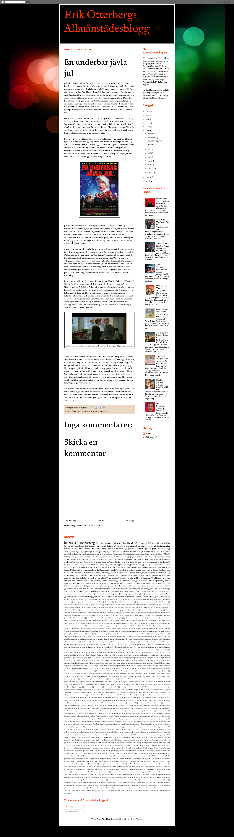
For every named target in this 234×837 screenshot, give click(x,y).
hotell (92, 578)
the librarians (150, 769)
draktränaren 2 (156, 639)
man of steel (148, 700)
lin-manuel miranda (77, 698)
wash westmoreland (94, 788)
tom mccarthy (92, 780)
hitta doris (139, 666)
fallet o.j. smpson (150, 647)
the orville (135, 772)
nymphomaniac (146, 719)
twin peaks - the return (96, 546)
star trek (140, 549)
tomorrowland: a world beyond (118, 780)
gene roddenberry (142, 655)
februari (151, 168)
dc (94, 637)
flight (166, 650)
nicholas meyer (163, 716)
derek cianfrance (102, 573)
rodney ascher (114, 737)
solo (156, 748)
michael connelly (153, 706)
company (160, 629)
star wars (117, 552)
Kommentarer (72, 811)
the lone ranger (161, 769)
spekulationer (68, 751)
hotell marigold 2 (107, 668)
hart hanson (138, 663)
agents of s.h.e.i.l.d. (141, 602)
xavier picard (101, 790)
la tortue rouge (129, 692)
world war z (162, 788)
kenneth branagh (161, 559)
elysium (135, 642)
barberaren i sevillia (137, 615)
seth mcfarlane (142, 589)
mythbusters (145, 714)
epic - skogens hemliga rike (99, 644)
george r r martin (114, 575)
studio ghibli (151, 549)
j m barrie (138, 674)
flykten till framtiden (87, 652)
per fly (87, 727)
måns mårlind (131, 583)
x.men (140, 597)
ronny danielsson (76, 740)
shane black (154, 589)
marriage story (120, 703)
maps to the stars (81, 703)
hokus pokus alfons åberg (80, 668)
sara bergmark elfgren (121, 589)
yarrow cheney (112, 790)
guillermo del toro (147, 552)
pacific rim (157, 583)
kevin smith (87, 690)
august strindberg (106, 613)
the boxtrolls (82, 767)
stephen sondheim (106, 554)
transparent (84, 782)
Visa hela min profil (150, 437)
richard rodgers (81, 735)
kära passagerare (110, 581)
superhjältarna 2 (147, 759)
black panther (152, 621)
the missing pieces (93, 772)
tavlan (133, 761)
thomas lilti (148, 775)
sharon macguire (112, 745)
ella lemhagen (116, 642)
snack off (130, 748)
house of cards (118, 668)
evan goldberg (96, 647)
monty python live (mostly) (146, 711)
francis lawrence (102, 652)
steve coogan (93, 756)
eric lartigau (138, 644)
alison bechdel (135, 605)
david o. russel (163, 634)
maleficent (122, 700)
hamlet (125, 575)
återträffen (67, 793)
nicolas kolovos (69, 719)
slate (87, 591)
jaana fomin (161, 674)
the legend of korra (152, 594)
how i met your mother (132, 668)
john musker (161, 682)
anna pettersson (145, 607)
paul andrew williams (138, 724)
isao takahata (115, 674)
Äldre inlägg (129, 521)
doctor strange (119, 639)
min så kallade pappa (151, 708)
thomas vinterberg (85, 597)
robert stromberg (77, 737)
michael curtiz (165, 706)
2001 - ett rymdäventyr (97, 599)
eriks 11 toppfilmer (148, 546)
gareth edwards (122, 655)
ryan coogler (83, 589)
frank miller (135, 652)
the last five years (121, 769)
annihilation (74, 610)
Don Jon (159, 380)
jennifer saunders (141, 679)
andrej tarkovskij (87, 567)
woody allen (131, 597)
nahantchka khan (82, 716)
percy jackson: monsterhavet (112, 727)
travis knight (94, 782)
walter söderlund (71, 788)
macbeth (97, 700)
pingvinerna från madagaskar (130, 729)
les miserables (141, 695)
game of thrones (87, 575)
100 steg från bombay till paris (73, 599)
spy (84, 751)
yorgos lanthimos (124, 790)
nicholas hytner (152, 716)
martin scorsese (156, 703)
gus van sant (99, 660)
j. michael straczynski (149, 674)
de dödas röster (102, 637)
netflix (80, 549)
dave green (111, 634)
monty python (131, 711)
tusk (130, 782)
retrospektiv (113, 543)
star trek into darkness (157, 591)
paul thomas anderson (89, 554)
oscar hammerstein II (141, 722)
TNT (134, 599)
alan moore (160, 565)
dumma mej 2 (124, 573)
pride (65, 732)
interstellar (85, 674)
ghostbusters (154, 655)
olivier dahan (75, 722)
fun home (109, 655)
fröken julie (100, 655)
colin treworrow (150, 629)
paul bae (149, 724)
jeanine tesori (101, 679)
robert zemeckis (90, 737)
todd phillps (81, 780)
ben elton (74, 621)
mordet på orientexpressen (86, 714)
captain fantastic (80, 626)
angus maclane (133, 607)
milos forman (125, 708)
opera (104, 722)
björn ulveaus (149, 567)
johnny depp (74, 684)
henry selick (87, 666)
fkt (96, 552)
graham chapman (132, 658)
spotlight (78, 751)
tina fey (152, 777)
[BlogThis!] (96, 407)
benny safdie (83, 621)
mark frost (157, 543)
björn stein (137, 567)
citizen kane (116, 629)
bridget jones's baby (93, 623)
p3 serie (80, 724)
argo (130, 610)
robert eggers (159, 735)
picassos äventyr (92, 586)
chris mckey (161, 626)
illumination (122, 671)
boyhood (67, 570)
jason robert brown (72, 679)
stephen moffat (69, 756)
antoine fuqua (103, 610)
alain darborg (68, 605)
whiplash (133, 788)
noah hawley (117, 719)
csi (101, 631)
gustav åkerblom (110, 660)
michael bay (142, 706)
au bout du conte (93, 613)
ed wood (66, 642)
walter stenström (165, 785)
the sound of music (72, 775)
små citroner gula (97, 748)
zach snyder (149, 597)
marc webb (92, 703)
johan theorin (109, 682)
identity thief (111, 671)
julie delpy (77, 687)
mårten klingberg (156, 714)
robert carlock (148, 735)
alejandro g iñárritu (89, 605)
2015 (147, 130)
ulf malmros (124, 565)
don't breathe (145, 639)
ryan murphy (139, 740)
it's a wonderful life (127, 674)
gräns (158, 658)
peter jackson (71, 586)
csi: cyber (107, 631)
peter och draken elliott (149, 727)
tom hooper (98, 597)
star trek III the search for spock (150, 751)
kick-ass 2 (97, 690)
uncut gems (98, 785)
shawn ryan (122, 745)
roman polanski (125, 737)
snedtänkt (139, 748)
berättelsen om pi (94, 621)
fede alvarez (130, 650)
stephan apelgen (163, 753)
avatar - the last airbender (105, 567)
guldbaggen (76, 660)
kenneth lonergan (76, 690)
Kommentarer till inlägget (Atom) (90, 525)
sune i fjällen (81, 759)
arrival (136, 610)
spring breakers (115, 562)
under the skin (136, 565)
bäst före (125, 623)
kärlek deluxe (110, 692)
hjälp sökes (75, 578)
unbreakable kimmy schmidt (84, 785)
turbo (119, 782)
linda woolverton (97, 698)
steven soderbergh (104, 756)
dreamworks (163, 549)
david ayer (120, 634)
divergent (99, 639)
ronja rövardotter (156, 737)
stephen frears (129, 562)
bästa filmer (133, 623)
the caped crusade (102, 767)
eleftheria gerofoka (97, 642)
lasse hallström (142, 581)
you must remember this (141, 790)
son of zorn (164, 748)
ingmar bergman (162, 671)
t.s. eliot (105, 761)
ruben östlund (71, 589)
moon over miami (162, 711)
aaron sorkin (164, 599)
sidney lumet (140, 745)
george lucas (100, 575)
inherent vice (68, 674)
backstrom (77, 615)
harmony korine (157, 575)
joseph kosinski (145, 684)
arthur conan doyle (157, 610)
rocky (106, 737)
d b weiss (147, 570)
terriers (95, 764)
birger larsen (141, 621)
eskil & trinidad (159, 644)
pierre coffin (115, 729)
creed (77, 631)
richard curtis (153, 732)
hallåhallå (67, 663)
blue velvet (161, 621)
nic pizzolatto (140, 716)
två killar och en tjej (140, 782)
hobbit (84, 578)
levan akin (161, 695)
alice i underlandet (123, 605)
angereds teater (122, 607)
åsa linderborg (163, 790)
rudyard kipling (116, 740)
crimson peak (86, 631)
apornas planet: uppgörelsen (118, 610)
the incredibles (80, 769)
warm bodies (82, 788)
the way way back (95, 775)
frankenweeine (145, 652)
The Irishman (161, 243)
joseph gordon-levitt (132, 684)
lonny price (126, 698)
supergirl (137, 759)
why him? (154, 788)
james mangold (124, 676)
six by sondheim (74, 748)
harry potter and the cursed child (123, 663)
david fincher (88, 573)
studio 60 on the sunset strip (140, 756)
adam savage (108, 602)
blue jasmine (96, 557)
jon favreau (146, 578)
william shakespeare (105, 549)
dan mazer (124, 631)
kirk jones (167, 690)
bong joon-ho (162, 567)
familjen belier (163, 647)
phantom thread (79, 729)
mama (129, 700)
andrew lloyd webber (160, 554)
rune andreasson (128, 740)
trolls (102, 782)
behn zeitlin (161, 618)
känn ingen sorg (95, 581)
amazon (75, 567)
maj (149, 157)
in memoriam (83, 559)
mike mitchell (115, 708)
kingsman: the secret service (142, 690)
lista (168, 543)
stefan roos (152, 753)
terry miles (121, 764)
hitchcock (130, 666)
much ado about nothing (112, 714)
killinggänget (127, 690)
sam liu (75, 743)
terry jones (112, 764)
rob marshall (120, 735)
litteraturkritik (131, 546)
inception (131, 671)
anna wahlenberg (157, 607)
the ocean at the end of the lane (120, 772)
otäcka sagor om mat (156, 722)
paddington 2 (98, 724)
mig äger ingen (83, 583)
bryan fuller (107, 557)
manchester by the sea (161, 700)
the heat (165, 767)
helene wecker (77, 666)
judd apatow (158, 578)
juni (149, 153)
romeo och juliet (164, 586)
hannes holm (135, 575)
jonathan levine (104, 684)
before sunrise (140, 618)
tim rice (138, 777)
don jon (136, 639)
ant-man (83, 610)
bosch (73, 623)
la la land (119, 692)
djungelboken (108, 639)
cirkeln (108, 629)
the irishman (109, 769)
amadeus (152, 605)
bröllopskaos (116, 623)
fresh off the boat (78, 655)
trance (76, 782)
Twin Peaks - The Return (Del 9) (162, 222)
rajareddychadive (121, 819)
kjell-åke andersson (72, 692)
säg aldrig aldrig (96, 761)
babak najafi (68, 615)
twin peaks (143, 543)
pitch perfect (146, 729)
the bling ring (113, 594)
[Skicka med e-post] (93, 407)
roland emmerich (149, 586)
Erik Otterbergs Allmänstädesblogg (107, 22)
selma (84, 745)
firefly (160, 650)
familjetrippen (68, 650)
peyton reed (68, 729)
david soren (78, 637)
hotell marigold (94, 668)
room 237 (86, 740)
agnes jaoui (153, 602)
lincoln (87, 698)
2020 (148, 111)
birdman (122, 621)
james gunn (114, 676)
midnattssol (105, 708)
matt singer (98, 706)
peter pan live (163, 727)
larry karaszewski (148, 692)
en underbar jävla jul (87, 411)
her (163, 552)
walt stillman (153, 785)
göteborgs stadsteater (124, 660)
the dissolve (164, 562)
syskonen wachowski (83, 761)
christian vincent (98, 629)
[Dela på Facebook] (101, 407)
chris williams (121, 570)
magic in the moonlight (109, 700)
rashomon (99, 732)
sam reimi (93, 743)
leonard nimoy (130, 695)
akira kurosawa (163, 602)
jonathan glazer (93, 684)
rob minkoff (130, 735)
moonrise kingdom (70, 714)
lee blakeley (83, 695)
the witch (106, 775)
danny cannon (80, 634)
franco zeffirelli (114, 652)
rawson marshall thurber (112, 732)
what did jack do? (107, 788)
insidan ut (77, 674)
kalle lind (146, 687)
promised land (79, 732)
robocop (99, 737)
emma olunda (144, 642)
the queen (144, 772)
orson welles (128, 722)
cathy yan (121, 626)
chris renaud (110, 570)
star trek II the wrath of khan (129, 751)
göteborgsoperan (139, 660)
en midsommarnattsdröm (158, 642)
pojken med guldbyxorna (160, 729)
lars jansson (159, 692)
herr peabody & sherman (101, 666)
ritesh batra (101, 735)
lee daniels (92, 695)
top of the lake (145, 780)
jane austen (146, 676)
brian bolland (81, 623)
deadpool (113, 637)
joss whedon (74, 554)
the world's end (116, 775)
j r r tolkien (101, 578)
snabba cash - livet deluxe (101, 591)
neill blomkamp (120, 716)
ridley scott (92, 735)
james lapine (128, 559)
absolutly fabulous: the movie (82, 602)
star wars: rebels (122, 753)
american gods (70, 607)
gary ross (131, 655)
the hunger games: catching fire (131, 594)
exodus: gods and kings (125, 647)
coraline (167, 629)
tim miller (130, 777)
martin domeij (131, 703)
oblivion (155, 719)
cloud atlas (125, 629)
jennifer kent (130, 679)
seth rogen (101, 745)
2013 (147, 181)
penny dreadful (78, 727)
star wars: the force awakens (137, 753)
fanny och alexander (81, 650)
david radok (68, 637)
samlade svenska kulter (124, 743)
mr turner (100, 714)
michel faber (95, 708)
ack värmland (98, 602)
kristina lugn (82, 581)
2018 (148, 119)
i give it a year (100, 671)
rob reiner (139, 735)
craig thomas (70, 631)
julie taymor (87, 687)
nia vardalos (130, 716)
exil (114, 647)
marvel (70, 546)
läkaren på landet (87, 700)
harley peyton (106, 663)
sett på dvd (90, 549)
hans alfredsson (95, 663)
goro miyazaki (88, 658)
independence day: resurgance (145, 671)
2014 (148, 177)
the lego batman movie (136, 769)
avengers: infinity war (161, 613)
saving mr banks (148, 743)
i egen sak (130, 549)
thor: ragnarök (78, 777)
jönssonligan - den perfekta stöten (130, 687)
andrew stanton (91, 607)
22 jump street (111, 599)
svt (167, 759)
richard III (143, 732)
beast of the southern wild (94, 618)
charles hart (134, 626)
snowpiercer (117, 591)
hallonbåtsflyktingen (161, 660)
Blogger (139, 819)
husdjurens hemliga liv (87, 671)
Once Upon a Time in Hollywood (161, 288)
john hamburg (128, 682)
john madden (134, 578)
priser (71, 732)
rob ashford (110, 735)
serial (133, 589)
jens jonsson (152, 679)
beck (120, 618)
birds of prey (131, 621)
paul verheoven (159, 724)
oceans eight (164, 719)
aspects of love (70, 613)
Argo (158, 265)
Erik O (148, 434)
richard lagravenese (108, 586)
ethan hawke (86, 647)
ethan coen (148, 557)
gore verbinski (77, 658)
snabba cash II (120, 748)
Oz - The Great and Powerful (162, 310)
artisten (167, 610)
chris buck (100, 570)
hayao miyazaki (69, 552)
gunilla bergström (87, 660)
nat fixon (92, 716)
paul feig (102, 552)
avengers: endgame (146, 613)
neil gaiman (109, 716)
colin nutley (139, 629)
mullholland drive (117, 583)
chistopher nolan (150, 626)
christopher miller (135, 570)
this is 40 (139, 775)
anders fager (81, 607)
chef (141, 626)
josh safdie (155, 684)
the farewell (140, 767)
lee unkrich (101, 695)
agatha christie (129, 602)
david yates (87, 637)
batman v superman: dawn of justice (156, 615)
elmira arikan (127, 642)
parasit (116, 724)
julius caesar (97, 687)
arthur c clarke (144, 610)
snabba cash (109, 748)
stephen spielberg (81, 756)
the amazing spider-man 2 (146, 764)
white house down (143, 788)
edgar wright (136, 573)
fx (114, 655)
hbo (158, 552)
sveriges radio (100, 594)
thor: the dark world (91, 777)
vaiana (116, 785)
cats (127, 626)
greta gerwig (150, 658)
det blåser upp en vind (130, 552)
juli (149, 149)
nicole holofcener (144, 583)
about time (67, 602)
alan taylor (78, 605)
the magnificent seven (79, 772)
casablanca (112, 626)
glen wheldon (164, 655)
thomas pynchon (159, 775)
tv (102, 543)
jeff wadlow (110, 679)
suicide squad (155, 756)
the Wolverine (131, 764)
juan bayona (68, 687)
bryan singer (88, 552)
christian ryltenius (85, 629)
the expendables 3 (129, 767)
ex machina (107, 647)
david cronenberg (131, 634)
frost (87, 655)
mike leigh (95, 583)
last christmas (73, 695)
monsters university (118, 711)
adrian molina (118, 602)
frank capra (125, 652)
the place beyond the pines (134, 554)
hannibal (146, 575)
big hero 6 (105, 621)
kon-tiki (82, 692)
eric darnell (112, 644)
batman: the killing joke (71, 618)
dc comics (119, 549)
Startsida (100, 521)
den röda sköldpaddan (145, 637)
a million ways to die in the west (148, 599)
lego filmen (110, 695)
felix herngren (141, 650)
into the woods (95, 674)
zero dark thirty (162, 597)
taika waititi (114, 761)
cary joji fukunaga (101, 626)
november (152, 138)
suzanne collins (159, 759)
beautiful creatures (111, 618)
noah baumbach (106, 719)
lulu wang (76, 700)
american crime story (163, 605)
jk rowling (123, 578)
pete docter (127, 727)
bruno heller (106, 623)
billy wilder (114, 621)
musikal (119, 546)
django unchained (135, 557)
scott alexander (160, 743)
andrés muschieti (104, 607)
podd (79, 552)
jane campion (156, 676)
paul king (166, 583)
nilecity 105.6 (90, 719)
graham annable (120, 658)
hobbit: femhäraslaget (151, 666)
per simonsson (96, 727)
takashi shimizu (124, 761)
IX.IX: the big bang (124, 599)
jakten (119, 559)
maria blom (101, 703)
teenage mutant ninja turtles (146, 761)
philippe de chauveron (93, 729)
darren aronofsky (100, 634)
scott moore (76, 745)
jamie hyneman (136, 676)
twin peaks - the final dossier (159, 782)
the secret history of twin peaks (96, 565)
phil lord (82, 586)
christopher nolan (120, 557)
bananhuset (125, 615)
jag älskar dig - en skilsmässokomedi (97, 676)
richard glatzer (163, 732)
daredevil (90, 634)
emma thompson (149, 573)
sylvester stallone (69, 761)
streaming (88, 543)
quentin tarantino (102, 562)
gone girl (158, 557)
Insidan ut (151, 144)
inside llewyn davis (97, 559)
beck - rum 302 (129, 618)
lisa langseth (117, 698)
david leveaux (143, 634)
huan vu (144, 668)
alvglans (144, 605)
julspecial (106, 687)
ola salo (66, 722)
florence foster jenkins (71, 652)
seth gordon (92, 745)
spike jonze (129, 591)
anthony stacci (92, 610)
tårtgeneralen (68, 785)
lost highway (137, 698)
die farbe (91, 639)
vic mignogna (124, 785)
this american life (128, 775)
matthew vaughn (110, 706)
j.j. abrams (110, 559)
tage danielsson (152, 562)
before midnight (124, 567)
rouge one (95, 740)
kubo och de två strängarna (95, 692)
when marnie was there (122, 788)
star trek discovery (109, 753)
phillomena (105, 729)
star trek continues (95, 753)
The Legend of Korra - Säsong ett (162, 335)
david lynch (128, 543)
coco (132, 629)
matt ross (90, 706)
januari (151, 172)
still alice (115, 756)
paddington (88, 724)
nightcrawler (80, 719)
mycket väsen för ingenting (83, 562)
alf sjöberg (101, 605)
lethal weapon (152, 695)
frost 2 (93, 655)
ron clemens (136, 737)
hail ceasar (149, 660)
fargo (122, 650)
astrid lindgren (81, 613)
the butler (92, 767)
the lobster (166, 594)
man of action (138, 700)
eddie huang (75, 642)
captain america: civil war (147, 623)
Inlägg (70, 806)
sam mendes (83, 743)
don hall (113, 573)
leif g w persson (156, 581)
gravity (142, 658)
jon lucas (83, 684)
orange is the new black (115, 722)
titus (158, 777)
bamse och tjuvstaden (112, 615)
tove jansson (68, 782)
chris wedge (74, 629)
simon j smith (150, 745)
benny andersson (83, 557)
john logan (151, 682)
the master (119, 554)
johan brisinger (98, 682)
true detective (110, 782)
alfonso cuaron (110, 605)
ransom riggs (90, 732)
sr (87, 751)
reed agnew (125, 732)
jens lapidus (113, 578)
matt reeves (81, 706)
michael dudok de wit (72, 708)
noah (97, 719)
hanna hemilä (84, 663)
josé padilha (164, 684)
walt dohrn (144, 785)
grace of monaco (108, 658)
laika (119, 581)
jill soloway (162, 679)
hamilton (75, 663)
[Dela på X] (98, 407)
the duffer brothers (116, 767)
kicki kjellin (105, 690)
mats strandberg (71, 706)
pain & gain (108, 724)
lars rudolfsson (129, 581)
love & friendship (158, 698)
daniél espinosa (165, 631)
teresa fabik (86, 764)
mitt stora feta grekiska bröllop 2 (93, 711)
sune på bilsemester (105, 759)
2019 (148, 115)
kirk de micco (157, 690)
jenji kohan (119, 679)
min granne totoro (137, 708)
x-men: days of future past (85, 790)
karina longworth (157, 687)
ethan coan (75, 647)
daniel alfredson (153, 631)
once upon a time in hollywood (90, 722)
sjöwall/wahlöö (79, 591)
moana (107, 711)
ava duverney (118, 613)
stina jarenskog (124, 756)
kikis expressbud (116, 690)
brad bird (76, 570)
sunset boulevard (87, 594)
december (152, 134)
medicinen (133, 706)
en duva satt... (163, 573)
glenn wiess (67, 658)
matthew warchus (122, 706)
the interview (99, 769)
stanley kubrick (141, 591)
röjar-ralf (148, 740)
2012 (145, 565)
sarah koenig (137, 743)
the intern (90, 769)
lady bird (138, 692)
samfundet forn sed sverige (106, 743)
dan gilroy (115, 631)
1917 (86, 599)
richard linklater (123, 586)
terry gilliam (103, 764)
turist (125, 782)
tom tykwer (102, 780)
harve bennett (148, 663)
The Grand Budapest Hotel (162, 357)
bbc (83, 618)
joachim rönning (74, 682)
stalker (105, 751)
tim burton (114, 565)
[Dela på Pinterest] (103, 407)
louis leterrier (147, 698)
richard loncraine (69, 735)
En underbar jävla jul (155, 141)
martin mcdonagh (143, 703)
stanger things (113, 751)
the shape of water (164, 772)
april (150, 161)
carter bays (90, 626)
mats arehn (166, 703)
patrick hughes (125, 724)
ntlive (137, 719)
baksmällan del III (98, 615)
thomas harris (71, 597)
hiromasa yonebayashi (118, 666)
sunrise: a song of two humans (122, 759)
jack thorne (80, 676)
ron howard (145, 737)
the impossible (68, 769)
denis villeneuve (81, 639)
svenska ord (140, 562)
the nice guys (105, 772)
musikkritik (68, 562)
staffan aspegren (95, 751)
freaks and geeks (157, 652)
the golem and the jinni (153, 767)
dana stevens (142, 631)
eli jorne (107, 642)
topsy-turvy (155, 780)
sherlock (130, 745)
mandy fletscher (69, 703)
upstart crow (108, 785)
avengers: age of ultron (131, 613)
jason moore (166, 676)
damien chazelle (158, 570)
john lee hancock (141, 682)
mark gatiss (110, 703)
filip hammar (152, 650)
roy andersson (104, 740)
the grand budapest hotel (73, 565)
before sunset (151, 618)
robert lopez (136, 586)
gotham (97, 658)
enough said (68, 575)
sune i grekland (92, 759)
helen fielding (159, 663)
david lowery (153, 634)
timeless (145, 777)
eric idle (120, 644)
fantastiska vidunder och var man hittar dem (105, 650)
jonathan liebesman (117, 684)
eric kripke (128, 644)
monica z (105, 583)
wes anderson (119, 597)
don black (129, 639)
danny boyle (70, 634)
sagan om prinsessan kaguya (100, 589)
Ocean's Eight (162, 198)
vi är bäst (109, 597)
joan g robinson (86, 682)
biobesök (75, 411)
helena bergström (101, 411)
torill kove (165, 780)
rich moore (134, 732)
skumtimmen (85, 748)
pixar (110, 552)
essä (77, 575)
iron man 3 (105, 674)
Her (157, 403)
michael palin (85, 708)
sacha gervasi (157, 740)
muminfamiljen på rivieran (130, 714)
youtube (153, 790)
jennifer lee (139, 559)
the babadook (161, 764)
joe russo (149, 559)
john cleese (119, 682)
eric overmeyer (148, 644)
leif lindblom (120, 695)
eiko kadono (85, 642)
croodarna (95, 631)
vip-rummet (134, 785)
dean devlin (132, 637)
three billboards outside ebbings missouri (112, 777)
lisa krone (108, 698)
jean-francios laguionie (87, 679)
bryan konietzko (88, 570)
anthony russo (69, 557)
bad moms (86, 615)
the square (84, 775)
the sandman (153, 772)
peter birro (136, 727)
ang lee (113, 607)
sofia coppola (148, 748)
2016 (148, 126)
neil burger (100, 716)
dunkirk (165, 639)
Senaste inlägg (70, 521)
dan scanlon (132, 631)
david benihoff (76, 573)
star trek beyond (81, 753)
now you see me (128, 719)
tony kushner (134, 780)
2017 (148, 123)
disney (110, 546)
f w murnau (139, 647)
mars (150, 165)
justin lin (114, 687)
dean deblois (122, 637)
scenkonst (80, 546)
